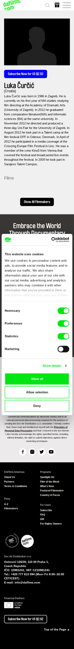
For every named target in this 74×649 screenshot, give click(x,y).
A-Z (6, 504)
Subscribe (46, 510)
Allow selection (37, 392)
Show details (52, 365)
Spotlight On (47, 477)
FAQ (42, 514)
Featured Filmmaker (52, 490)
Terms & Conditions (15, 486)
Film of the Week (49, 481)
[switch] (63, 323)
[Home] (12, 5)
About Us (9, 477)
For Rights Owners (51, 523)
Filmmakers (11, 508)
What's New (47, 486)
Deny (37, 406)
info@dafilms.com (27, 582)
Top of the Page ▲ (57, 629)
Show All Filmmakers (37, 202)
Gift (42, 519)
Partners (9, 481)
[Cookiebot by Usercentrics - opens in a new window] (52, 239)
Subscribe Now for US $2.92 (25, 74)
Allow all (37, 379)
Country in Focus (50, 495)
